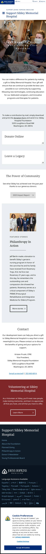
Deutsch (27, 496)
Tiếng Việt (6, 489)
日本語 (22, 493)
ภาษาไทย (25, 499)
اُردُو (34, 499)
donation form (20, 118)
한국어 (30, 493)
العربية (19, 496)
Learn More (18, 412)
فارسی (4, 503)
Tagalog (5, 486)
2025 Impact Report (21, 195)
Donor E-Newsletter (10, 454)
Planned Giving (8, 447)
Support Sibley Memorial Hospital (22, 14)
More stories (17, 308)
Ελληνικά (6, 499)
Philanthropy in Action (11, 451)
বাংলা (15, 493)
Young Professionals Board (13, 458)
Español (5, 482)
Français (32, 482)
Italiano (35, 486)
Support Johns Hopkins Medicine (20, 10)
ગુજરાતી (16, 499)
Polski (36, 496)
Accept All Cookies (23, 548)
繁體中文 (22, 482)
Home (4, 440)
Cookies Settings (23, 541)
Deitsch (18, 503)
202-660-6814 (31, 373)
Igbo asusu (36, 489)
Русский (14, 486)
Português (25, 486)
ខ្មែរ (25, 503)
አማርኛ (13, 482)
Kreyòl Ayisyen (8, 496)
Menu (17, 2)
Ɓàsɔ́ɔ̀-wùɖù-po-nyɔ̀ (20, 489)
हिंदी (11, 503)
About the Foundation (11, 444)
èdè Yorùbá (6, 493)
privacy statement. (22, 537)
